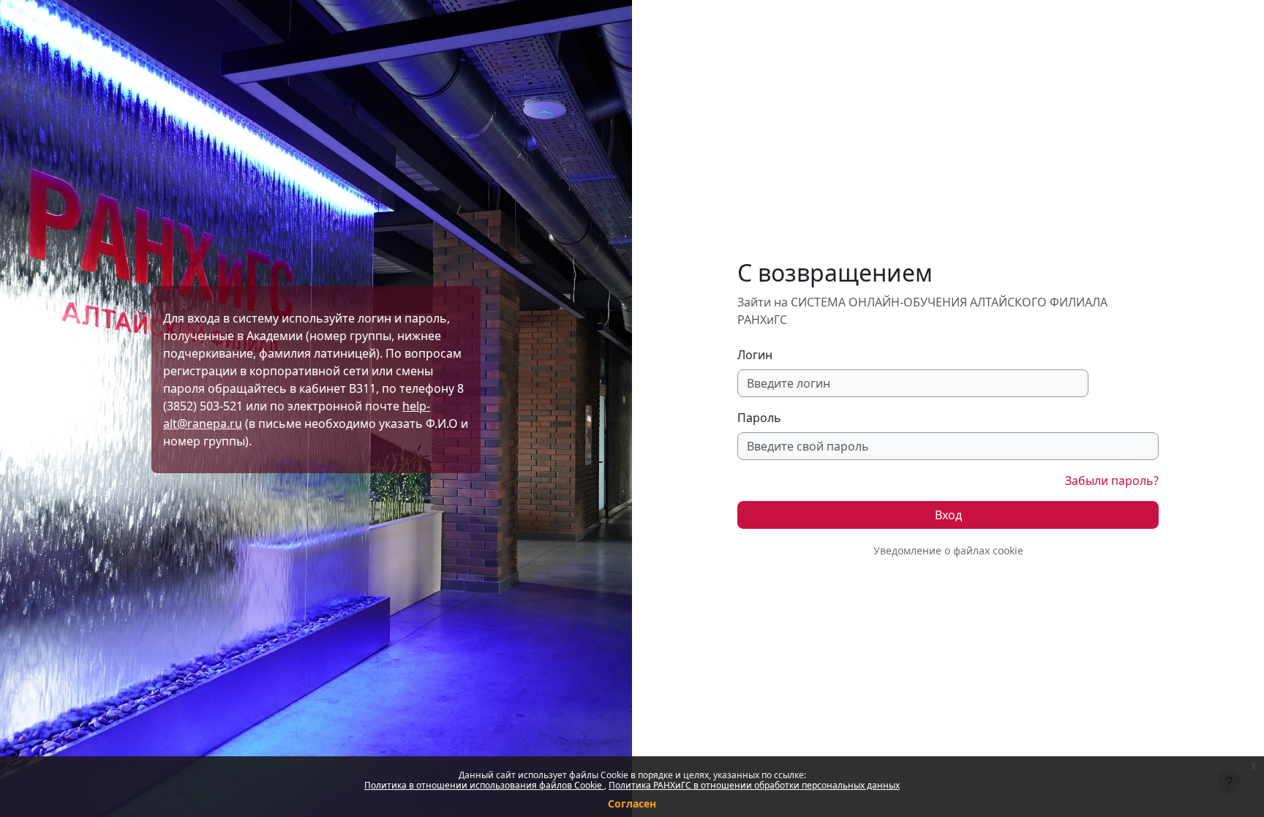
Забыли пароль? (1112, 480)
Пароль (759, 418)
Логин (754, 355)
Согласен (632, 803)
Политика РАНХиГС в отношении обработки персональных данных (754, 785)
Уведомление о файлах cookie (948, 550)
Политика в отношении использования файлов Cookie (484, 785)
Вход (948, 515)
